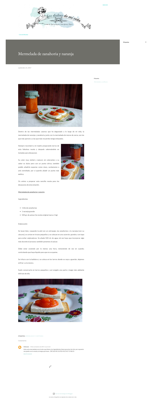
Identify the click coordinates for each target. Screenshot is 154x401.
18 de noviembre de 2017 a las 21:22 (40, 346)
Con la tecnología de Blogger (64, 394)
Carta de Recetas (23, 34)
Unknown (26, 346)
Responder (28, 354)
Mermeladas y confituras (100, 82)
